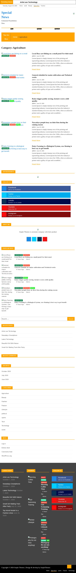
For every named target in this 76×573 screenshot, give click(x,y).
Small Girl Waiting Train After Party (13, 347)
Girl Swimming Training (45, 507)
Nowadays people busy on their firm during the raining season (36, 290)
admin (34, 56)
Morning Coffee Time (44, 487)
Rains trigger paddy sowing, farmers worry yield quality (34, 280)
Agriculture (36, 5)
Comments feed (7, 452)
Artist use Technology (28, 2)
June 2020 (5, 379)
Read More (36, 69)
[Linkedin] (72, 6)
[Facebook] (64, 6)
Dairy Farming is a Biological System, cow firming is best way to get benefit (40, 302)
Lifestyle (54, 29)
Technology (5, 425)
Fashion (43, 5)
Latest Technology (8, 339)
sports (4, 417)
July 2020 (5, 375)
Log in (4, 443)
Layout (18, 30)
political (27, 30)
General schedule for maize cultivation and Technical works (35, 267)
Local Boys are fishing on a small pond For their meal (52, 54)
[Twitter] (67, 6)
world (25, 5)
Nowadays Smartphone (9, 335)
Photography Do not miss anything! (46, 545)
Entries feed (6, 448)
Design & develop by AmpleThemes (38, 567)
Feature (45, 30)
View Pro (63, 30)
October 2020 (6, 371)
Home (21, 5)
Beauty (30, 5)
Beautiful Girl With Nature (10, 343)
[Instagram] (70, 6)
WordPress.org (7, 456)
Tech (3, 421)
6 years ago (20, 259)
